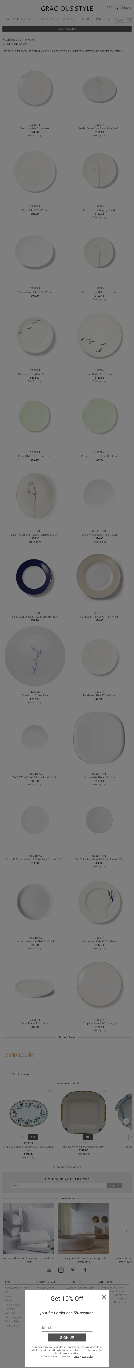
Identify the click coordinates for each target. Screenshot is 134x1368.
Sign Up (67, 1337)
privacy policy (87, 1356)
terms (76, 1356)
